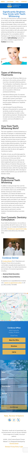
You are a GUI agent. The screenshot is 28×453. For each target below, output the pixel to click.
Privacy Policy (15, 446)
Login (21, 446)
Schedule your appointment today (16, 228)
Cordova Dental (7, 261)
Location (10, 1)
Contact (24, 1)
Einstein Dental (14, 443)
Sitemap (7, 446)
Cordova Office (14, 328)
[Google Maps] (9, 420)
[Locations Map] (14, 307)
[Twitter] (18, 420)
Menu (3, 1)
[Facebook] (14, 420)
